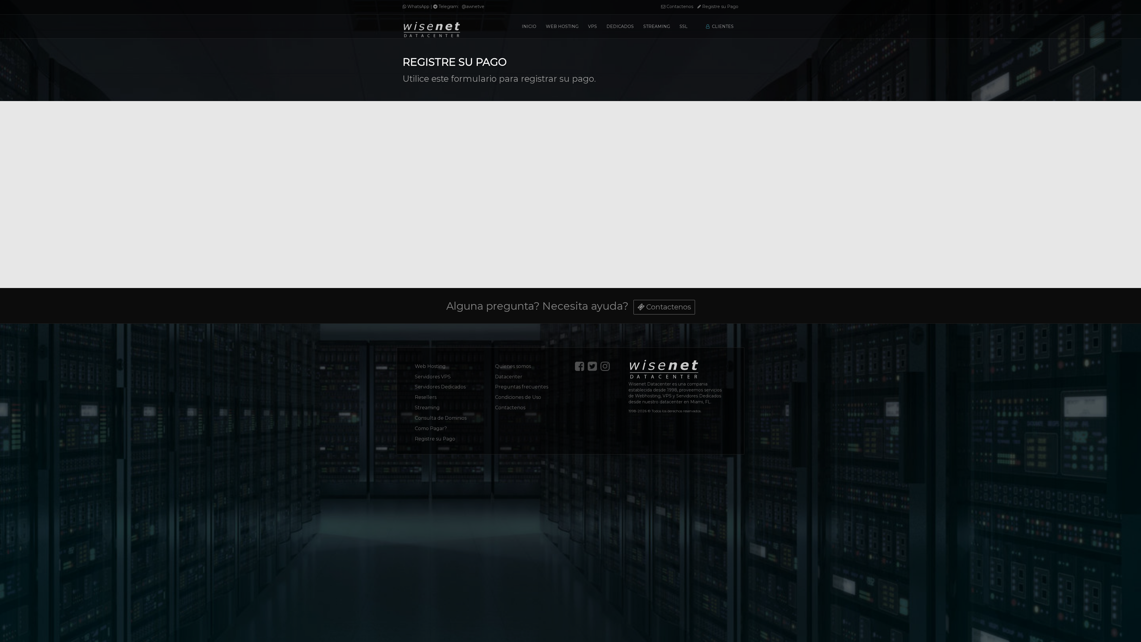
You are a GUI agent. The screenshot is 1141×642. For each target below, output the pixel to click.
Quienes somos (513, 366)
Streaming (656, 26)
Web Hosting (562, 26)
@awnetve (473, 6)
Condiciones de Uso (518, 397)
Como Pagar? (431, 428)
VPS (592, 26)
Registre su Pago (719, 6)
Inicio (529, 26)
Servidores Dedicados (440, 387)
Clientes (722, 26)
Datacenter (508, 377)
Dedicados (620, 26)
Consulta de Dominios (441, 418)
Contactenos (679, 6)
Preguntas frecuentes (521, 387)
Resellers (425, 397)
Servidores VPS (433, 377)
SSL (684, 26)
